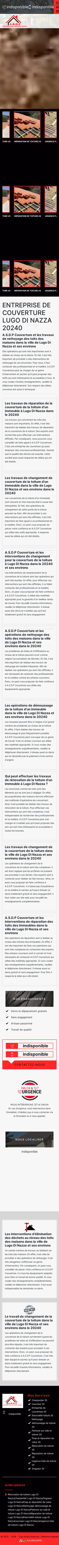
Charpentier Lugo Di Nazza (29, 1498)
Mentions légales (49, 1536)
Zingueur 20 (38, 1468)
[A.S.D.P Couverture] (18, 21)
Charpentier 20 (39, 1400)
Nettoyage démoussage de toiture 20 (44, 1423)
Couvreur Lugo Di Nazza (27, 1521)
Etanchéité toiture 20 (42, 1415)
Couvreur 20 (38, 1404)
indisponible (16, 7)
